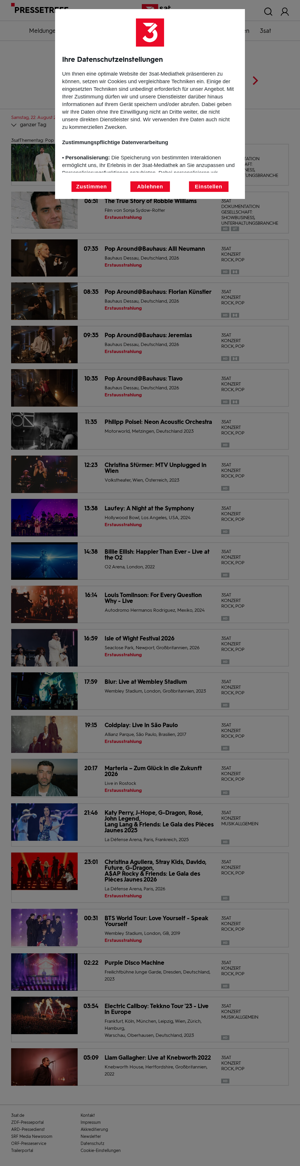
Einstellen (208, 187)
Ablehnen (150, 187)
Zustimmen (91, 187)
